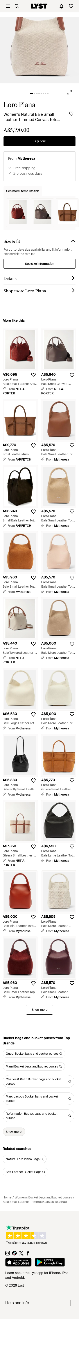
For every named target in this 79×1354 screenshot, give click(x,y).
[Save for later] (71, 113)
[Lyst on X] (21, 1254)
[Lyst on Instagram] (7, 1254)
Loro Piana (19, 105)
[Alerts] (61, 6)
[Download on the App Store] (18, 1263)
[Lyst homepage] (39, 6)
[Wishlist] (71, 6)
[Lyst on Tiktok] (14, 1254)
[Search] (16, 6)
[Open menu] (8, 6)
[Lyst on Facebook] (28, 1254)
